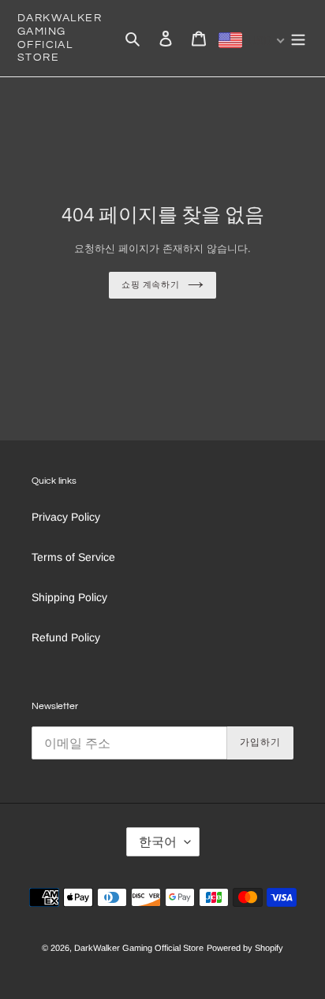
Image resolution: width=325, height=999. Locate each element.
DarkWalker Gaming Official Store (59, 38)
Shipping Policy (69, 597)
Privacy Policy (66, 517)
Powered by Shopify (245, 948)
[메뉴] (298, 38)
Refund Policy (66, 637)
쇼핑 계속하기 (150, 284)
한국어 (158, 842)
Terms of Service (73, 557)
